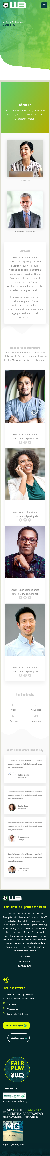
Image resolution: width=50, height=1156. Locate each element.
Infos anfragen (14, 1025)
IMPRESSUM (24, 961)
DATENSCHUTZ (24, 966)
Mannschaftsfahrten (17, 1014)
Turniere (11, 1004)
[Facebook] (20, 442)
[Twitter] (25, 442)
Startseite (7, 22)
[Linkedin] (29, 442)
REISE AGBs (24, 956)
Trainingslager (14, 1009)
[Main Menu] (44, 5)
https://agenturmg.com (13, 1144)
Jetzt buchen (17, 1037)
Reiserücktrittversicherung (15, 1101)
